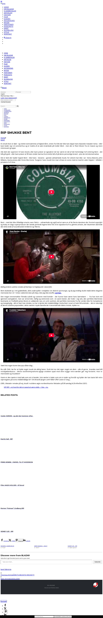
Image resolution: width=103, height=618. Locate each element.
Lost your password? (9, 98)
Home (3, 138)
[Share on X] (5, 609)
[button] (95, 585)
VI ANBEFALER (10, 11)
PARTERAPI (9, 24)
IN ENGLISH (8, 30)
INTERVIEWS (9, 21)
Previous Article (7, 575)
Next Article (5, 579)
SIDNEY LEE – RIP (72, 546)
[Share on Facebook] (5, 606)
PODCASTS (8, 26)
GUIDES (7, 19)
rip (10, 569)
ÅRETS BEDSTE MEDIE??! (23, 575)
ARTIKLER (8, 13)
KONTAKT (8, 34)
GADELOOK (15, 579)
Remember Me (7, 96)
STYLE (6, 32)
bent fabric (5, 569)
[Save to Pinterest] (6, 611)
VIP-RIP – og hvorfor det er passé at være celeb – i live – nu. (26, 387)
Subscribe (97, 562)
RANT (6, 28)
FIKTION (7, 15)
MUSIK (6, 22)
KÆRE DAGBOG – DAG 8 (40, 546)
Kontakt (4, 601)
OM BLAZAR (9, 9)
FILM (6, 17)
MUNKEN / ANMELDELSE (7, 546)
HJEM (6, 7)
